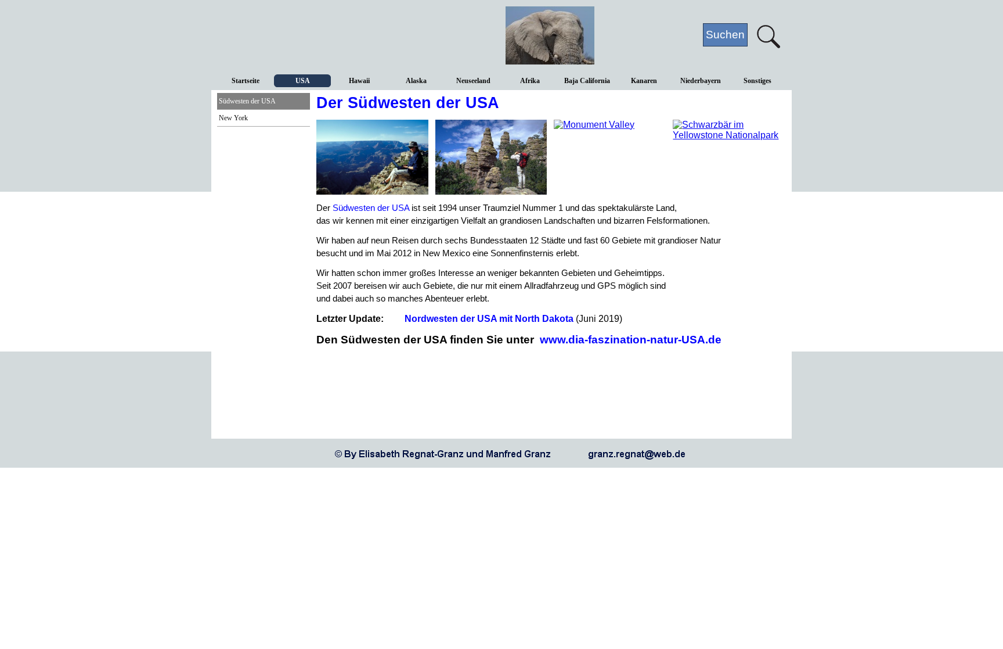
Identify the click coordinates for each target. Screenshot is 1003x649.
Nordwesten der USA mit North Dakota (489, 319)
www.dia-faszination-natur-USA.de (630, 340)
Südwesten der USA (247, 101)
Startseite (245, 81)
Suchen (725, 34)
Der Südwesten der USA (407, 103)
